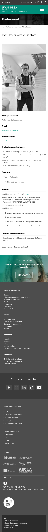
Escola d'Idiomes (11, 418)
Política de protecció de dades (15, 523)
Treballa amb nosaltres (13, 359)
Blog (6, 344)
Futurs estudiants (10, 319)
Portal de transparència (13, 361)
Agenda (7, 341)
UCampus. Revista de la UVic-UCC (17, 348)
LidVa (7, 440)
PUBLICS (6, 2)
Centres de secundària (12, 324)
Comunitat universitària (13, 322)
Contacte (24, 275)
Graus (6, 295)
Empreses (8, 326)
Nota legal (7, 518)
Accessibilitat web (10, 525)
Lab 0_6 (8, 421)
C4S (6, 437)
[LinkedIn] (24, 387)
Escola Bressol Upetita (13, 424)
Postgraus (8, 304)
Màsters (7, 302)
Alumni (6, 329)
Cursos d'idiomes (10, 309)
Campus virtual (10, 364)
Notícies (7, 339)
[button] (36, 2)
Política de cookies (10, 521)
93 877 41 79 (27, 2)
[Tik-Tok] (31, 387)
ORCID (26, 194)
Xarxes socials (9, 346)
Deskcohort (9, 434)
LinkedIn (5, 141)
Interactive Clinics (12, 431)
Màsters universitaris (12, 299)
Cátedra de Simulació (13, 415)
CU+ (6, 412)
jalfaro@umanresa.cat (10, 130)
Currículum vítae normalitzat (15, 247)
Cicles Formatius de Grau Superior (17, 297)
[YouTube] (39, 387)
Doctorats (8, 306)
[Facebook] (9, 387)
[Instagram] (16, 387)
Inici (3, 27)
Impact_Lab (9, 443)
